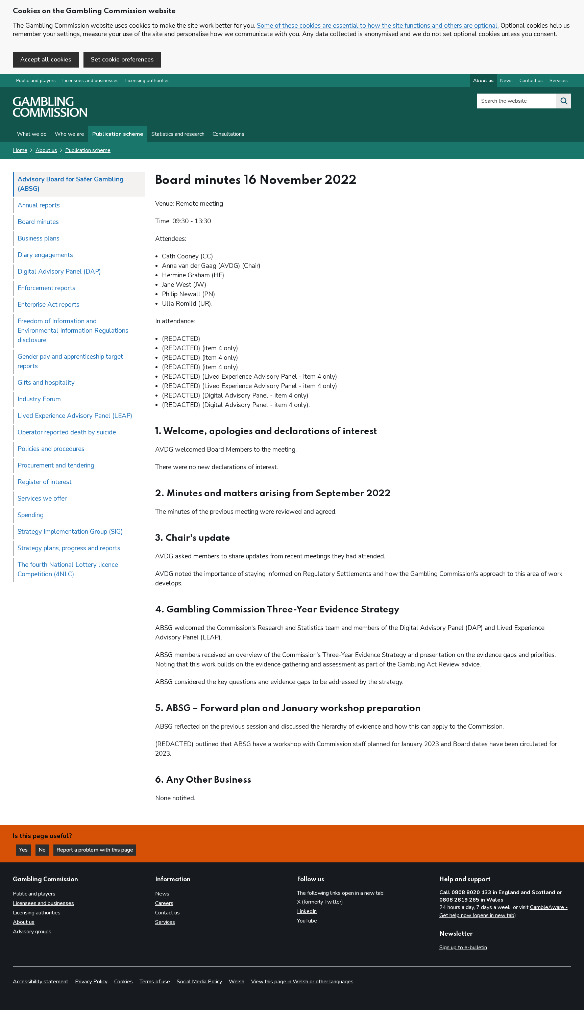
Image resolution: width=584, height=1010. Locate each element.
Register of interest (45, 482)
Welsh (236, 981)
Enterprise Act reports (48, 304)
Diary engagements (45, 255)
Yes (25, 850)
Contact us (531, 80)
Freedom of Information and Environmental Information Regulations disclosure (73, 331)
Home (20, 150)
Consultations (228, 134)
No (44, 850)
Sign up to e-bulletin (463, 947)
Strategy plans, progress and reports (69, 548)
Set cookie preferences (122, 59)
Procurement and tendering (56, 465)
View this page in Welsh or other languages (302, 981)
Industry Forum (39, 399)
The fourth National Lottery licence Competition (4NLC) (68, 569)
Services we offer (42, 498)
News (506, 80)
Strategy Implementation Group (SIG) (70, 531)
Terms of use (155, 981)
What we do (32, 134)
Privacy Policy (91, 981)
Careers (164, 903)
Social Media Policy (199, 981)
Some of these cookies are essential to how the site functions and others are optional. (378, 25)
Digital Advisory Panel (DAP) (59, 271)
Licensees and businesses (91, 80)
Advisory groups (32, 931)
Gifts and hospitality (46, 382)
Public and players (36, 80)
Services (559, 80)
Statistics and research (177, 134)
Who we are (69, 134)
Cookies (123, 981)
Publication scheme (117, 134)
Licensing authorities (147, 80)
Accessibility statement (40, 981)
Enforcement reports (46, 288)
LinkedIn (307, 911)
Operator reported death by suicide (67, 432)
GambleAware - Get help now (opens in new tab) (503, 911)
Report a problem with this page (94, 850)
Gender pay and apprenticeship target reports (70, 361)
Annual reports (39, 205)
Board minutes (38, 222)
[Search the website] (563, 101)
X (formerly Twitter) (320, 902)
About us (483, 80)
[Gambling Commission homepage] (50, 115)
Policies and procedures (51, 449)
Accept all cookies (45, 59)
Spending (31, 515)
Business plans (38, 238)
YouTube (307, 921)
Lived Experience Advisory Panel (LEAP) (75, 415)
